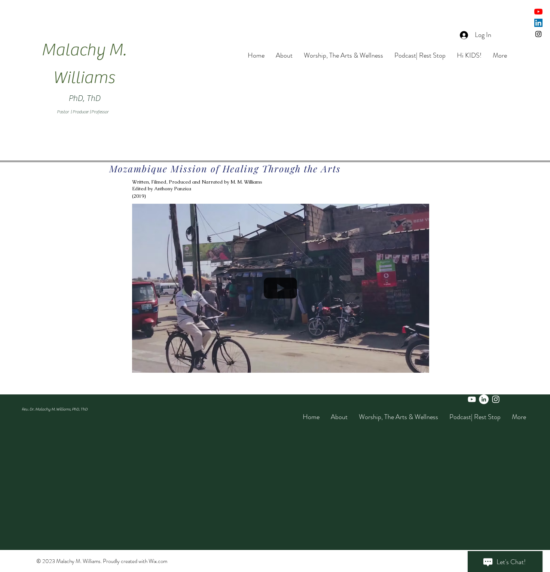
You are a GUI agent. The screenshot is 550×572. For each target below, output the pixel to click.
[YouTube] (538, 11)
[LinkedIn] (538, 23)
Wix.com (158, 561)
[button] (419, 364)
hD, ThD (86, 98)
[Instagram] (538, 34)
